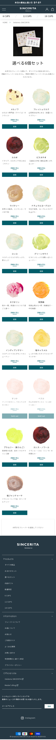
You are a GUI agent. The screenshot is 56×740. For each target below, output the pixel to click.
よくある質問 (10, 646)
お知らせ (8, 634)
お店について (10, 628)
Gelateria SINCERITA (13, 679)
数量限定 (8, 589)
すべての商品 (10, 565)
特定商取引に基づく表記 (14, 659)
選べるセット (10, 577)
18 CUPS (8, 608)
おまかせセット (11, 571)
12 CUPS (8, 602)
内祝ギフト (9, 583)
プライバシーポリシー (13, 665)
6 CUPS (8, 595)
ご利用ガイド (10, 640)
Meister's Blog (10, 685)
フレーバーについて (12, 622)
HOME (5, 22)
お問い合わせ (10, 653)
